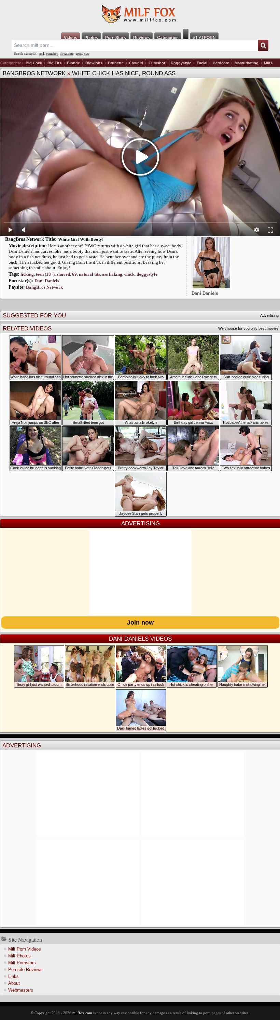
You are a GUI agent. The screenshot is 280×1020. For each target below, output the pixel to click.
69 (74, 274)
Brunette (116, 63)
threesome (66, 53)
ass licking (112, 274)
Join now (140, 622)
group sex (82, 53)
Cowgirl (136, 63)
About (14, 983)
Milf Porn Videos (24, 949)
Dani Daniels (46, 280)
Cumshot (157, 63)
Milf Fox (140, 14)
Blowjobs (93, 63)
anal (41, 53)
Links (13, 976)
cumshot (52, 53)
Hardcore (221, 63)
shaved (63, 274)
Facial (202, 63)
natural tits (89, 274)
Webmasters (20, 990)
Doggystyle (181, 63)
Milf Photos (19, 955)
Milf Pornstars (22, 962)
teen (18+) (45, 274)
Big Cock (34, 63)
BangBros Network (34, 73)
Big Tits (54, 63)
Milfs (268, 63)
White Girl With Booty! (80, 239)
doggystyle (147, 274)
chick (129, 274)
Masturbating (246, 63)
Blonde (73, 63)
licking (27, 274)
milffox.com (82, 1013)
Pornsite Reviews (25, 969)
